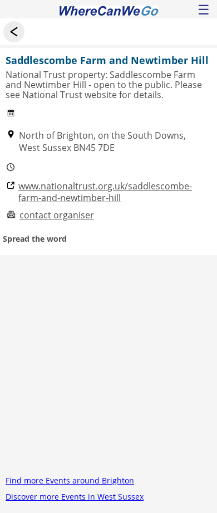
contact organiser (56, 215)
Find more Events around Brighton (70, 480)
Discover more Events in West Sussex (75, 496)
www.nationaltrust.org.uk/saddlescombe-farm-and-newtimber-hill (105, 192)
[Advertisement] (108, 363)
